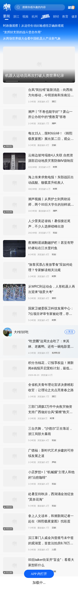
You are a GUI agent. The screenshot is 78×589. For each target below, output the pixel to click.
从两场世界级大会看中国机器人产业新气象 (32, 38)
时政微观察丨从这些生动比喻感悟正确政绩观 (33, 25)
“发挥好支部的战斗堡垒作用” (22, 32)
